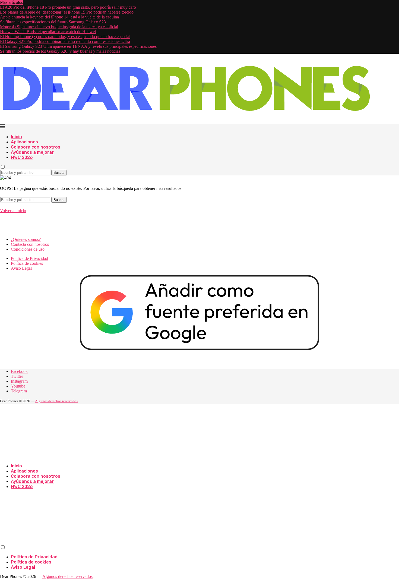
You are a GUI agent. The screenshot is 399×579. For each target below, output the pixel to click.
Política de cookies (27, 263)
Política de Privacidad (29, 258)
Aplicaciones (24, 141)
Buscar (59, 173)
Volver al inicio (13, 210)
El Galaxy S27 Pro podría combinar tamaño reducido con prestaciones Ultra (65, 41)
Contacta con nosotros (30, 244)
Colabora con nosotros (35, 147)
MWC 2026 (22, 157)
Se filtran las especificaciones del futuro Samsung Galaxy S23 (53, 22)
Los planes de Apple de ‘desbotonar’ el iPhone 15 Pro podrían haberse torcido (67, 12)
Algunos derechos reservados (56, 401)
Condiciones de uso (28, 249)
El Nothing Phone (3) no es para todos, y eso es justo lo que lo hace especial (65, 36)
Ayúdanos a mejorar (32, 152)
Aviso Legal (21, 268)
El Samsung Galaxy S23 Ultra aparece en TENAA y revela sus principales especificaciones (78, 46)
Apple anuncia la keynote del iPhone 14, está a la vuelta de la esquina (59, 17)
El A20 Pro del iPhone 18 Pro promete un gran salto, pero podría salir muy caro (68, 7)
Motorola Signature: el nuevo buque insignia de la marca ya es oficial (59, 26)
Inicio (16, 136)
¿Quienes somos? (26, 239)
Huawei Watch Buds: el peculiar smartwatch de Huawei (48, 31)
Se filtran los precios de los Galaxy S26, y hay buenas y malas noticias (60, 51)
